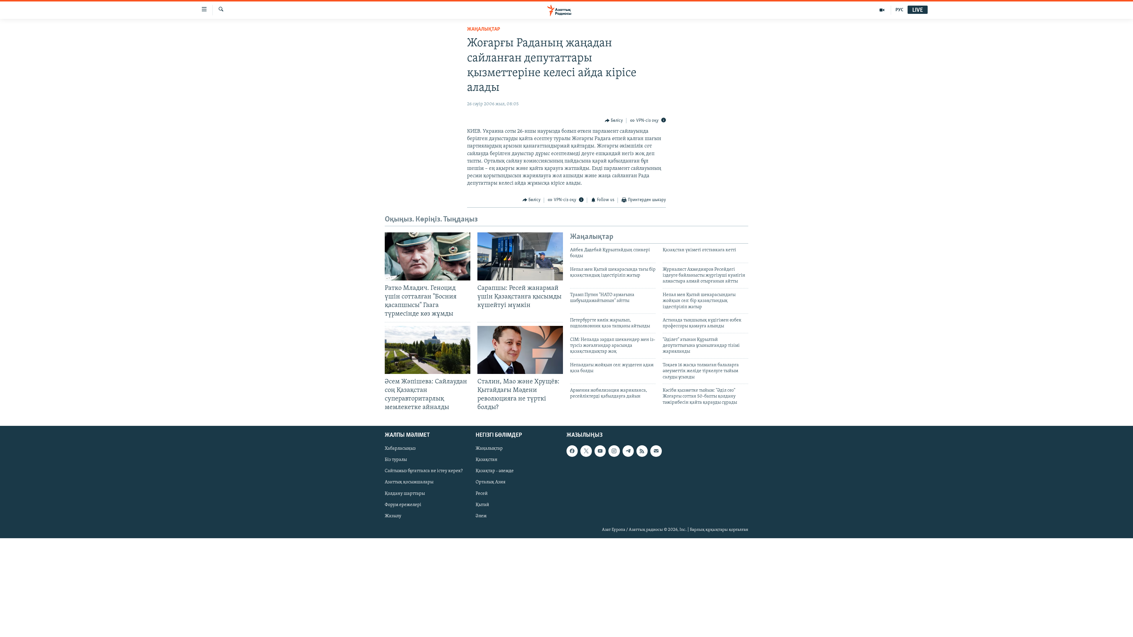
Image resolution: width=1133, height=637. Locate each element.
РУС (899, 10)
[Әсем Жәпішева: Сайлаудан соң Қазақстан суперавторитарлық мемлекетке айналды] (427, 350)
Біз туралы (396, 460)
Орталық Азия (490, 482)
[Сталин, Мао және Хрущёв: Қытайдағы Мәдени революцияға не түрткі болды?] (520, 350)
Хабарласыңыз (400, 448)
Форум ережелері (403, 505)
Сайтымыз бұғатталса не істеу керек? (424, 471)
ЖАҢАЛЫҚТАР (483, 29)
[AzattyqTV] (882, 10)
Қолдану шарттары (405, 493)
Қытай (482, 505)
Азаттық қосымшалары (409, 482)
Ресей (482, 493)
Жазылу (393, 516)
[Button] (614, 120)
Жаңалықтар (489, 448)
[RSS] (642, 451)
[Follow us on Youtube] (600, 451)
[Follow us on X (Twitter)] (586, 451)
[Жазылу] (656, 451)
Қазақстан (486, 460)
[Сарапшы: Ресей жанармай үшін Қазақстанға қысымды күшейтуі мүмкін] (520, 256)
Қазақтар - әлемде (495, 471)
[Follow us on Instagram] (614, 451)
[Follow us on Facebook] (572, 451)
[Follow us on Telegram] (628, 451)
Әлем (481, 516)
